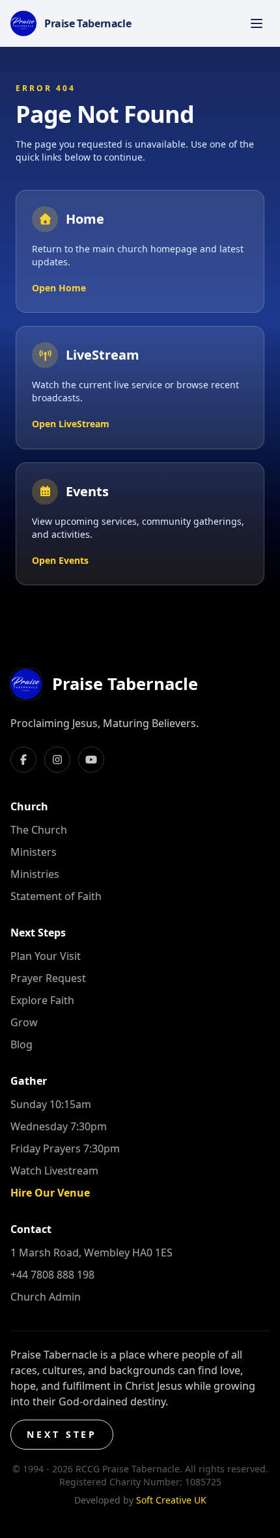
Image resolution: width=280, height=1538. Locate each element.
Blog (21, 1044)
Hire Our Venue (50, 1193)
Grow (24, 1022)
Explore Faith (42, 1000)
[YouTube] (91, 760)
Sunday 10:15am (50, 1104)
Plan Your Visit (45, 956)
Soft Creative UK (171, 1500)
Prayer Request (48, 978)
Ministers (33, 852)
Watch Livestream (54, 1170)
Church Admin (45, 1297)
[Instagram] (57, 760)
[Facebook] (23, 760)
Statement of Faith (56, 896)
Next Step (62, 1434)
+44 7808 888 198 (52, 1274)
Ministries (34, 874)
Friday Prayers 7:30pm (65, 1148)
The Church (38, 830)
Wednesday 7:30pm (58, 1126)
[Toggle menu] (257, 23)
